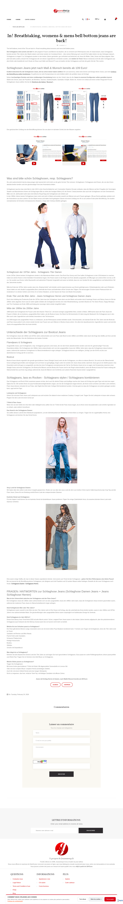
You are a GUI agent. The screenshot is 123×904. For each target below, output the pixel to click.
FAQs (14, 890)
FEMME (9, 19)
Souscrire (91, 830)
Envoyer (61, 774)
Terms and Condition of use (21, 886)
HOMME (18, 19)
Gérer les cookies (95, 899)
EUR (96, 19)
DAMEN (55, 684)
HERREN (67, 684)
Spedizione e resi (44, 879)
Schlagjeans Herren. (32, 583)
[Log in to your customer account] (105, 19)
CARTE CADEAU (30, 19)
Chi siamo (42, 882)
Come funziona (44, 886)
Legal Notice (17, 882)
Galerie (67, 879)
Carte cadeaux (69, 882)
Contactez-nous (18, 879)
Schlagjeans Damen (17, 583)
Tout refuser (82, 899)
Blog (14, 893)
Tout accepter (110, 899)
